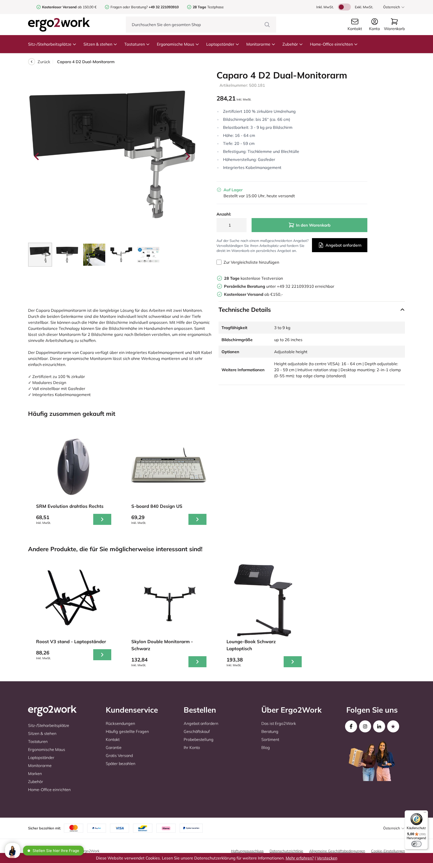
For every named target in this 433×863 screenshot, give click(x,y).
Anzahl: (223, 214)
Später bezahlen (120, 763)
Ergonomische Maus (175, 44)
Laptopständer (220, 44)
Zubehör (290, 44)
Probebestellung (198, 739)
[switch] (416, 844)
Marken (35, 773)
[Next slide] (187, 156)
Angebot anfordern (343, 245)
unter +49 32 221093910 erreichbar (279, 286)
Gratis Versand (119, 755)
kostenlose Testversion (253, 278)
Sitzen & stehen (97, 44)
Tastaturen (134, 44)
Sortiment (270, 739)
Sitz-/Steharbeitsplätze (49, 44)
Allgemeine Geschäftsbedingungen (337, 851)
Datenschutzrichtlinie (286, 851)
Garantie (114, 747)
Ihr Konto (192, 747)
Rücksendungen (120, 723)
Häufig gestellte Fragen (127, 731)
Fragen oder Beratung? (129, 7)
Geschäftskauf (197, 731)
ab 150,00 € (69, 7)
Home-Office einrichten (331, 44)
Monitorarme (258, 44)
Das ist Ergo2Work (278, 723)
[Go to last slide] (37, 156)
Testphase (208, 7)
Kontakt (113, 739)
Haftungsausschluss (247, 851)
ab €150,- (253, 294)
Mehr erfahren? (300, 857)
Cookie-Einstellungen (388, 851)
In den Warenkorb (313, 225)
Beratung (269, 731)
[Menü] (425, 813)
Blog (265, 747)
